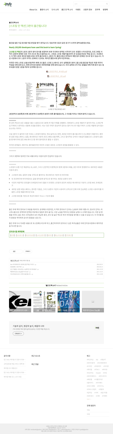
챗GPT (103, 359)
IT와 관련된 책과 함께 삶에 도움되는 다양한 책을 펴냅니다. (31, 329)
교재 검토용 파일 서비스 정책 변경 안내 (15, 364)
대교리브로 (30, 235)
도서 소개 (55, 9)
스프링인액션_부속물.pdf (57, 71)
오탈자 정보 (87, 9)
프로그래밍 (91, 386)
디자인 (90, 366)
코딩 (105, 373)
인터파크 (68, 235)
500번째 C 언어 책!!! (16, 267)
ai (97, 359)
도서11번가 (40, 235)
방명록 (105, 9)
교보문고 (20, 235)
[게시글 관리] (20, 251)
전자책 (97, 9)
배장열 (90, 379)
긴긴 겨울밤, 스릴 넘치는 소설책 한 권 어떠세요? (23, 269)
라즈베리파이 (102, 363)
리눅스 (97, 369)
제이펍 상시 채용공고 (10, 368)
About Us (33, 9)
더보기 (88, 399)
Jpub (99, 373)
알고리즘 (104, 392)
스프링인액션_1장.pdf (57, 76)
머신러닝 (90, 359)
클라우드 (90, 383)
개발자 (102, 389)
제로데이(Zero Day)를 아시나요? (19, 272)
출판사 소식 (44, 9)
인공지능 (90, 373)
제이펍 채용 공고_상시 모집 (12, 377)
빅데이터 (98, 366)
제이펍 (90, 369)
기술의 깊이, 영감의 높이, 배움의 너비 (28, 326)
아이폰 (106, 366)
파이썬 (105, 369)
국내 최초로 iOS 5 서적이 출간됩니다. (20, 274)
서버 (96, 392)
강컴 (12, 235)
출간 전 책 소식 (67, 9)
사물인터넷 (99, 379)
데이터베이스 (92, 376)
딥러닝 (90, 392)
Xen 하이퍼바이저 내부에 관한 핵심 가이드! (22, 264)
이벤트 (78, 9)
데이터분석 (91, 363)
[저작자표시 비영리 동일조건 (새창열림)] (35, 251)
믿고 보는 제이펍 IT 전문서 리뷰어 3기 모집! (15, 359)
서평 (98, 396)
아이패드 (100, 383)
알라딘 (49, 235)
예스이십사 (59, 235)
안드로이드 (103, 376)
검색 (107, 4)
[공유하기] (17, 251)
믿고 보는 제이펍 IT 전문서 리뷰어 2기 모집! (15, 372)
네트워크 (90, 396)
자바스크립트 (92, 389)
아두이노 (101, 386)
